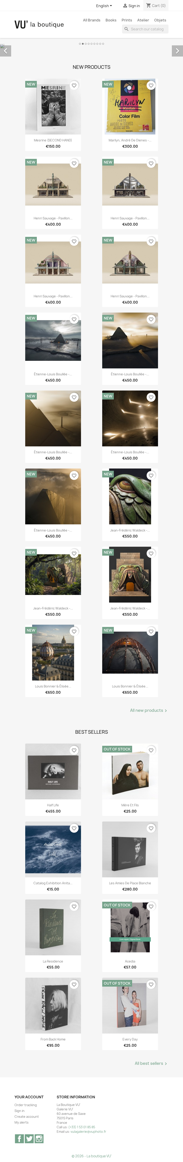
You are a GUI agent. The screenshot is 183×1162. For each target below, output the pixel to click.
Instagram (39, 1138)
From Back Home (53, 1039)
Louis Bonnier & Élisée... (53, 686)
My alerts (22, 1122)
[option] (91, 46)
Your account (29, 1097)
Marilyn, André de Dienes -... (130, 140)
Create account (27, 1116)
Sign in (20, 1111)
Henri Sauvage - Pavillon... (53, 218)
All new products (149, 710)
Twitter (29, 1138)
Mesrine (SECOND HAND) (53, 140)
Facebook (19, 1138)
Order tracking (26, 1105)
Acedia (130, 961)
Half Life (53, 805)
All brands (91, 20)
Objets (160, 20)
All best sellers (151, 1063)
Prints (127, 20)
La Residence (53, 961)
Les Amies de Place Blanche (130, 883)
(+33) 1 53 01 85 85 (81, 1127)
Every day (130, 1039)
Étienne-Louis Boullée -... (53, 374)
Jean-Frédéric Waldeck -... (130, 530)
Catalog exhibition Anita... (53, 883)
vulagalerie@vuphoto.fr (88, 1131)
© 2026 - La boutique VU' (92, 1156)
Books (111, 20)
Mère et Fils (130, 805)
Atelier (143, 20)
